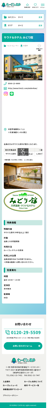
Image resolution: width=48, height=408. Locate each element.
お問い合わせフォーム (22, 345)
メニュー (42, 7)
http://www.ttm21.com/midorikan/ (22, 88)
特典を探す (27, 7)
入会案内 (6, 381)
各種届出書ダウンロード (12, 389)
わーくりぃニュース (10, 385)
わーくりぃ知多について (33, 381)
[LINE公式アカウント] (12, 93)
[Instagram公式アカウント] (6, 93)
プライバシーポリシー (10, 395)
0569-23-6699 (14, 83)
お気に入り (35, 7)
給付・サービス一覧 (31, 385)
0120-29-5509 (26, 332)
